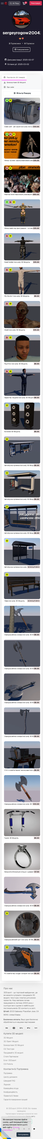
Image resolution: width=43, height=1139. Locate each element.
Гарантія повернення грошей (15, 1099)
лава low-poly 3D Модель (14, 601)
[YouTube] (34, 1129)
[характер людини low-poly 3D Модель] (22, 382)
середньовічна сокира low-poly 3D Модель (21, 635)
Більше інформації (11, 1128)
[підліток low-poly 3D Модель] (22, 348)
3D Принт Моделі (11, 1041)
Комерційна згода (11, 1088)
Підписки (29, 43)
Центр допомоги (10, 1077)
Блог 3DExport (10, 1060)
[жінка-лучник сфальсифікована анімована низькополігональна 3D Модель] (22, 145)
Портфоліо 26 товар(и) (15, 77)
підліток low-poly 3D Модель (16, 364)
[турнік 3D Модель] (22, 822)
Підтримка (8, 1073)
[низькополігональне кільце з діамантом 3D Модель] (22, 856)
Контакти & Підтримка (16, 1069)
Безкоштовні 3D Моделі (16, 82)
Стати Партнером (11, 1056)
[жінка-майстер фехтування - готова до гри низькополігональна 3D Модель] (22, 212)
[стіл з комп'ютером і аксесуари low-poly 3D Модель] (22, 754)
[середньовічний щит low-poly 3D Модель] (22, 924)
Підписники (15, 43)
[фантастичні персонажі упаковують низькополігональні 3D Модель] (22, 178)
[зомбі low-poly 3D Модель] (22, 314)
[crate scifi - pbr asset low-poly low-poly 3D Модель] (22, 111)
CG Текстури (9, 1049)
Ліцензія (7, 1084)
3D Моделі (8, 1038)
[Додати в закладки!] (37, 122)
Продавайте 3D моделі (13, 1053)
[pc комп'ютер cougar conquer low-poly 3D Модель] (22, 958)
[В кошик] (32, 122)
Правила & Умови (11, 1096)
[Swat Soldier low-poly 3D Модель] (22, 246)
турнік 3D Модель (11, 838)
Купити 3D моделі (13, 1033)
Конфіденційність (11, 1092)
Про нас (8, 988)
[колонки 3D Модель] (22, 416)
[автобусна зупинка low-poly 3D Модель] (22, 450)
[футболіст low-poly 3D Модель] (22, 280)
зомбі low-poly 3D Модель (14, 330)
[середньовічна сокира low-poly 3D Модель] (22, 619)
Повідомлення (23, 50)
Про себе (10, 87)
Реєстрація (35, 3)
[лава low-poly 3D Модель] (22, 585)
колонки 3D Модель (12, 432)
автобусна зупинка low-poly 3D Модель (20, 465)
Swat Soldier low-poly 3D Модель (17, 262)
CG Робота (8, 1064)
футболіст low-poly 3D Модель (16, 296)
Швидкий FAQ (9, 1081)
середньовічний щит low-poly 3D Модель (20, 940)
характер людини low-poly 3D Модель (19, 398)
